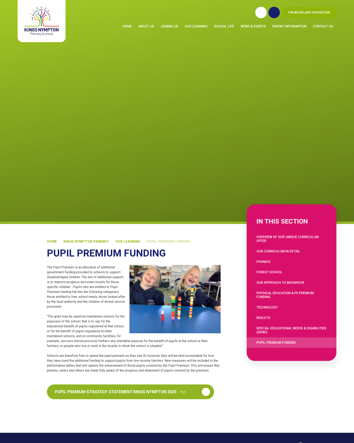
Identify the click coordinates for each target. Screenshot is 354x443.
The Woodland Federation (309, 12)
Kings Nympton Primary (86, 241)
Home (52, 241)
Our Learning (128, 241)
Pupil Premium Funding (169, 241)
